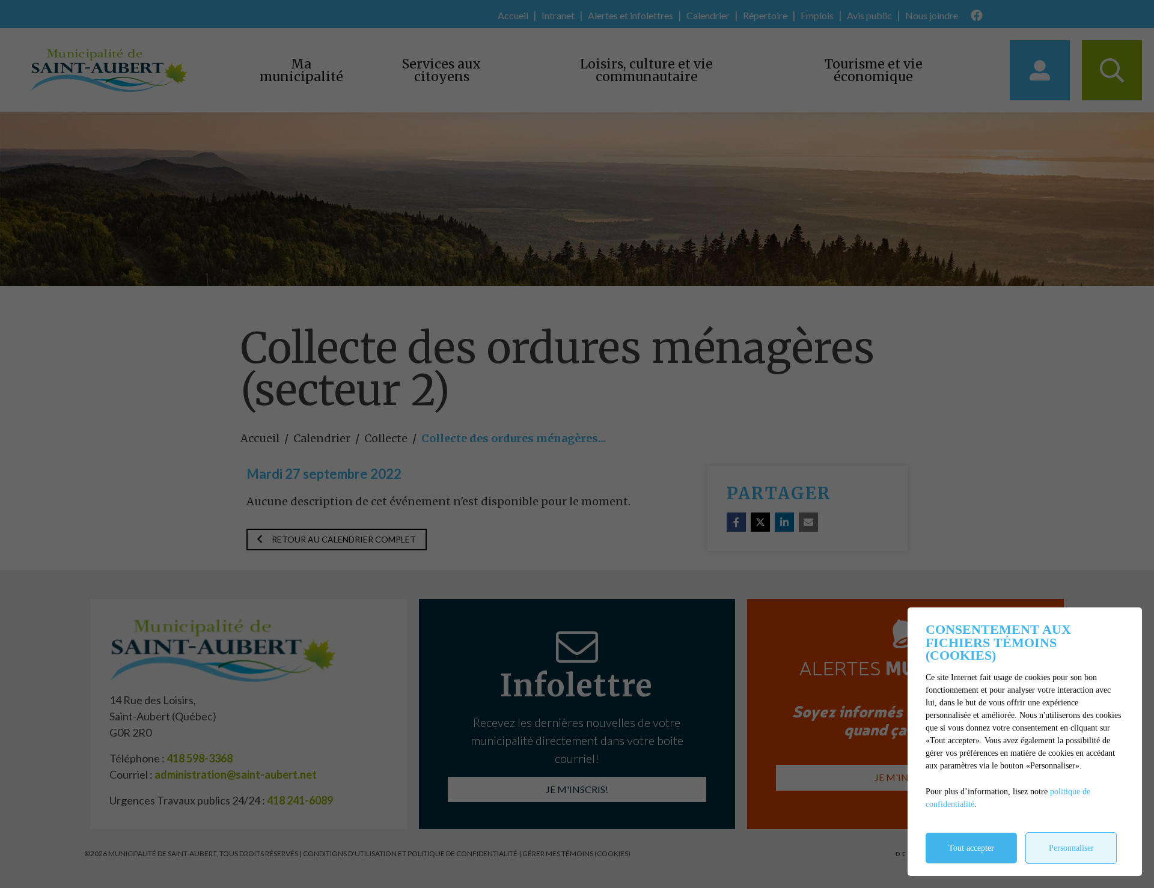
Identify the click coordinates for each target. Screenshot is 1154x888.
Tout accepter (971, 848)
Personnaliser (1071, 848)
